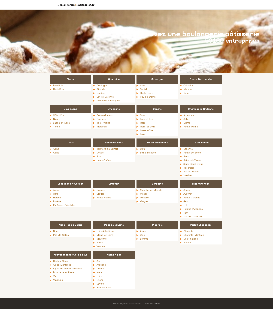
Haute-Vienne (104, 197)
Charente (188, 231)
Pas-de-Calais (61, 234)
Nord (55, 231)
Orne (186, 92)
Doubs (100, 152)
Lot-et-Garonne (105, 96)
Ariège (187, 189)
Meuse (144, 193)
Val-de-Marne (191, 171)
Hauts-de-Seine (192, 152)
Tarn (185, 212)
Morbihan (102, 126)
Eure (142, 148)
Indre (143, 122)
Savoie (100, 283)
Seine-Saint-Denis (193, 163)
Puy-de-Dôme (148, 96)
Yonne (56, 126)
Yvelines (188, 175)
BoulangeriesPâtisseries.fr (76, 4)
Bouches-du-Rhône (63, 272)
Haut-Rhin (58, 89)
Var (55, 276)
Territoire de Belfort (107, 148)
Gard (55, 193)
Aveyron (187, 193)
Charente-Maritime (193, 234)
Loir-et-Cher (147, 130)
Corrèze (101, 189)
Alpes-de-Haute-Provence (67, 268)
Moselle (144, 197)
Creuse (100, 193)
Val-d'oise (188, 167)
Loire (99, 276)
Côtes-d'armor (105, 115)
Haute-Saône (104, 160)
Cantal (143, 89)
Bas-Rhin (58, 85)
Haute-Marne (190, 126)
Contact (156, 303)
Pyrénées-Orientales (64, 205)
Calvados (188, 85)
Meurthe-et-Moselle (151, 189)
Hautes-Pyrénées (193, 208)
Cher (142, 115)
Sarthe (100, 242)
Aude (56, 189)
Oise (142, 234)
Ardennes (188, 115)
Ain (98, 260)
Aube (186, 119)
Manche (187, 89)
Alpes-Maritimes (62, 264)
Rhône (100, 279)
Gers (186, 201)
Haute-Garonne (191, 197)
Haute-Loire (146, 92)
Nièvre (56, 119)
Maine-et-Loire (105, 234)
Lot (185, 205)
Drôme (100, 268)
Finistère (101, 119)
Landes (101, 92)
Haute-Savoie (104, 287)
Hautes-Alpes (60, 260)
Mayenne (102, 238)
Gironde (101, 89)
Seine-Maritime (148, 152)
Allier (142, 85)
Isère (99, 272)
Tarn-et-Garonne (192, 216)
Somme (144, 238)
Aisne (56, 148)
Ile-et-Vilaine (103, 122)
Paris (186, 156)
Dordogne (102, 85)
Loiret (143, 134)
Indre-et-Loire (147, 126)
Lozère (57, 201)
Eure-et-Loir (146, 119)
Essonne (188, 148)
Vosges (144, 201)
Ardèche (101, 264)
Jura (99, 156)
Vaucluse (58, 279)
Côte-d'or (58, 115)
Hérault (57, 197)
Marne (186, 122)
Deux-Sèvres (190, 238)
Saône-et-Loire (61, 122)
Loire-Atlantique (105, 231)
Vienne (187, 242)
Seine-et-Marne (192, 160)
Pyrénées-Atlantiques (108, 100)
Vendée (101, 246)
